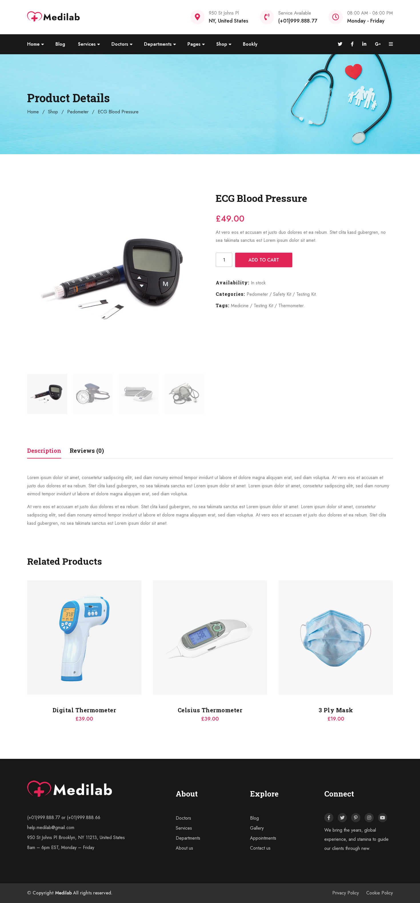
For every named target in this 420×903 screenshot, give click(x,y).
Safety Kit (282, 294)
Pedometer (78, 111)
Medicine (240, 305)
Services (87, 44)
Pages (194, 44)
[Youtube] (382, 817)
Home (33, 44)
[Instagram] (369, 817)
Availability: (232, 282)
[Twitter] (342, 817)
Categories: (230, 294)
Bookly (250, 44)
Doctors (119, 44)
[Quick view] (27, 640)
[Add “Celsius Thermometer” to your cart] (27, 626)
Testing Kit (306, 294)
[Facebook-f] (328, 817)
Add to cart (264, 260)
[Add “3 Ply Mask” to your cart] (153, 626)
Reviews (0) (87, 450)
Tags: (222, 305)
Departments (158, 44)
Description (44, 450)
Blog (60, 44)
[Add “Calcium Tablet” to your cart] (278, 626)
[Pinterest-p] (355, 817)
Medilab (63, 893)
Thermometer (290, 305)
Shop (221, 44)
